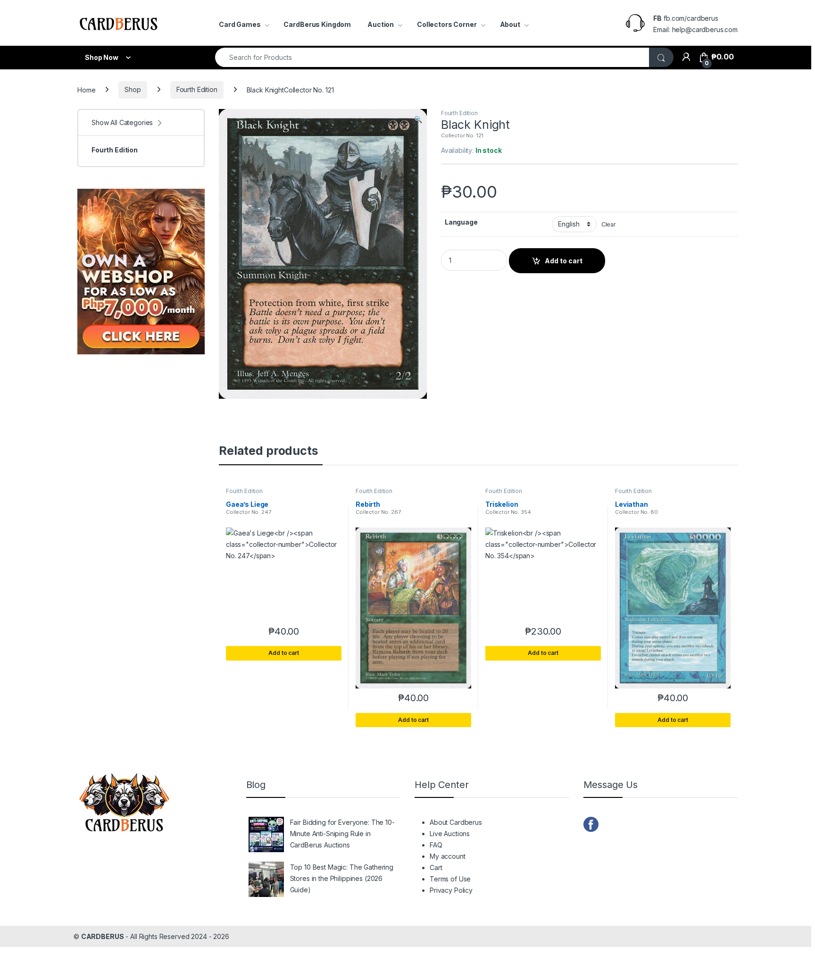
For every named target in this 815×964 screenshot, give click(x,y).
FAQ (436, 845)
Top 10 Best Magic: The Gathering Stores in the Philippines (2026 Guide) (342, 878)
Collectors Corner (447, 24)
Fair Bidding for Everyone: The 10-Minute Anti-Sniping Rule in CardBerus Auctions (342, 833)
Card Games (240, 24)
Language (461, 222)
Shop (133, 89)
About (510, 24)
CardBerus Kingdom (317, 24)
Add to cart (563, 261)
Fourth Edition (196, 89)
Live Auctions (450, 834)
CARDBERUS (102, 936)
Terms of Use (450, 879)
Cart (436, 867)
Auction (380, 24)
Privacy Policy (451, 890)
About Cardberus (456, 822)
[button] (418, 119)
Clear (608, 224)
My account (448, 856)
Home (86, 89)
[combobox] (432, 57)
